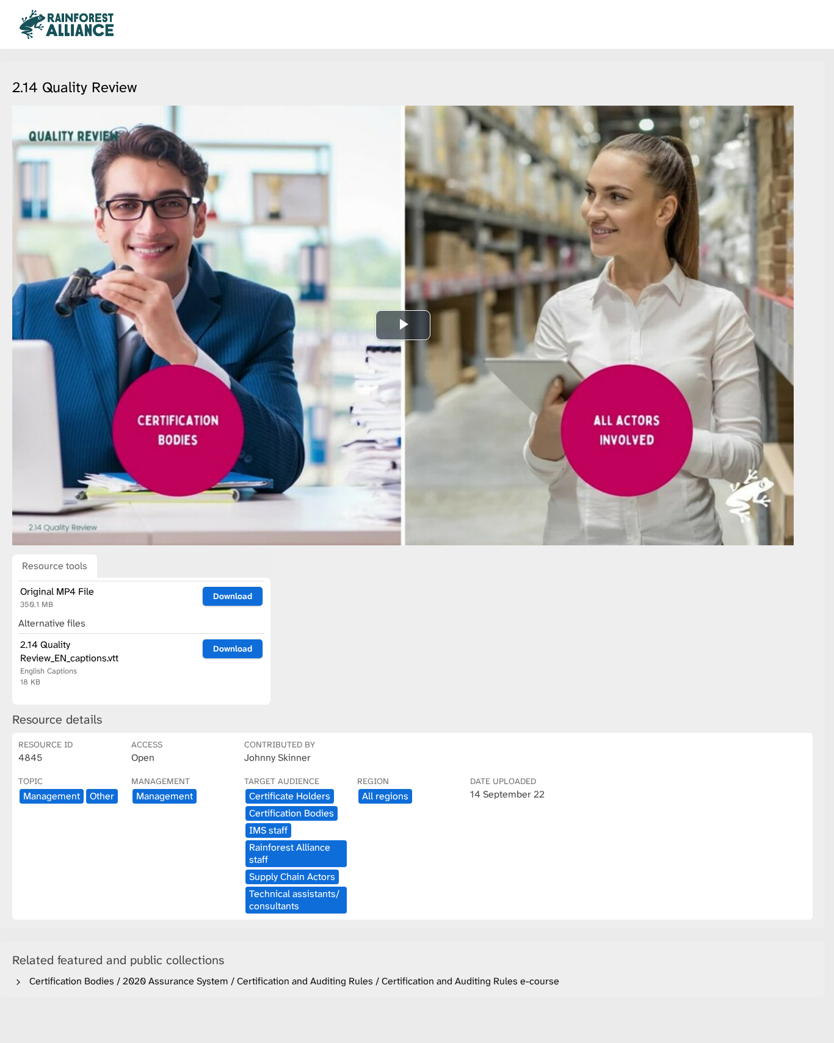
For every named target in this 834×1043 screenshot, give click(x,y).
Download (232, 596)
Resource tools (54, 565)
